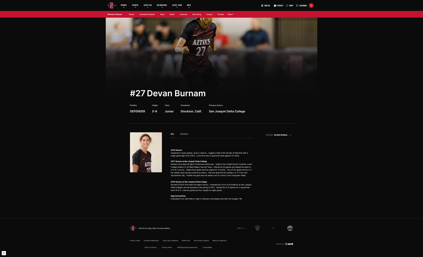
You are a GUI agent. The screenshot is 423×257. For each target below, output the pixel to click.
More (230, 14)
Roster (131, 14)
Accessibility (207, 247)
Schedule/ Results (147, 14)
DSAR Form (186, 240)
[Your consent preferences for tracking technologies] (4, 253)
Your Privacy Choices (201, 240)
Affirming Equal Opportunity (187, 247)
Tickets (135, 5)
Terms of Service (150, 247)
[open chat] (415, 245)
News (172, 14)
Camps (209, 14)
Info (189, 5)
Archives (183, 14)
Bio (172, 134)
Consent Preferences (151, 240)
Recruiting (162, 5)
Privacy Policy (135, 240)
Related (184, 134)
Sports (124, 5)
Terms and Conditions (170, 240)
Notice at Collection (219, 240)
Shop (290, 6)
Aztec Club (177, 5)
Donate (221, 14)
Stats (162, 14)
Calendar (303, 6)
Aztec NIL (148, 5)
